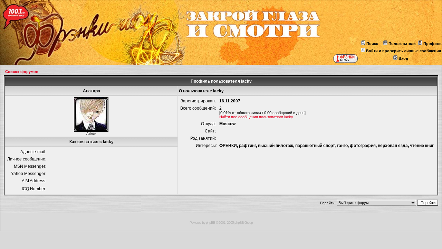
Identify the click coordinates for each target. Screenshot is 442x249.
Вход (403, 58)
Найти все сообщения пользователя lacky (256, 117)
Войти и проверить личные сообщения (403, 51)
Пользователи (402, 44)
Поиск (372, 44)
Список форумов (21, 72)
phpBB (210, 222)
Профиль (432, 44)
